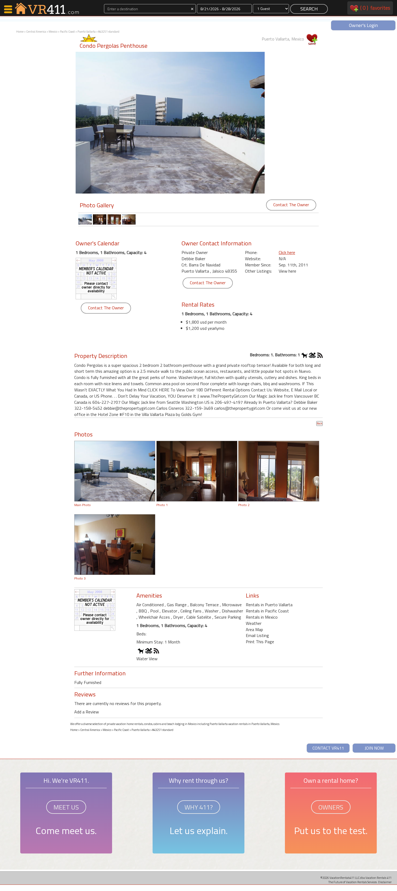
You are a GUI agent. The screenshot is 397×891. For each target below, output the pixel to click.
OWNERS (330, 807)
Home (19, 31)
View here (287, 271)
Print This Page (260, 641)
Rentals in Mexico (262, 617)
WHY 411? (198, 807)
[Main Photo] (114, 470)
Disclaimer (385, 882)
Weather (253, 623)
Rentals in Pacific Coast (267, 611)
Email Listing (257, 635)
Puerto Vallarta (87, 31)
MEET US (66, 807)
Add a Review (86, 712)
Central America (36, 31)
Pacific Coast (67, 31)
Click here (287, 252)
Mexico (53, 31)
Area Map (254, 629)
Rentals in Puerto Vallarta (269, 604)
